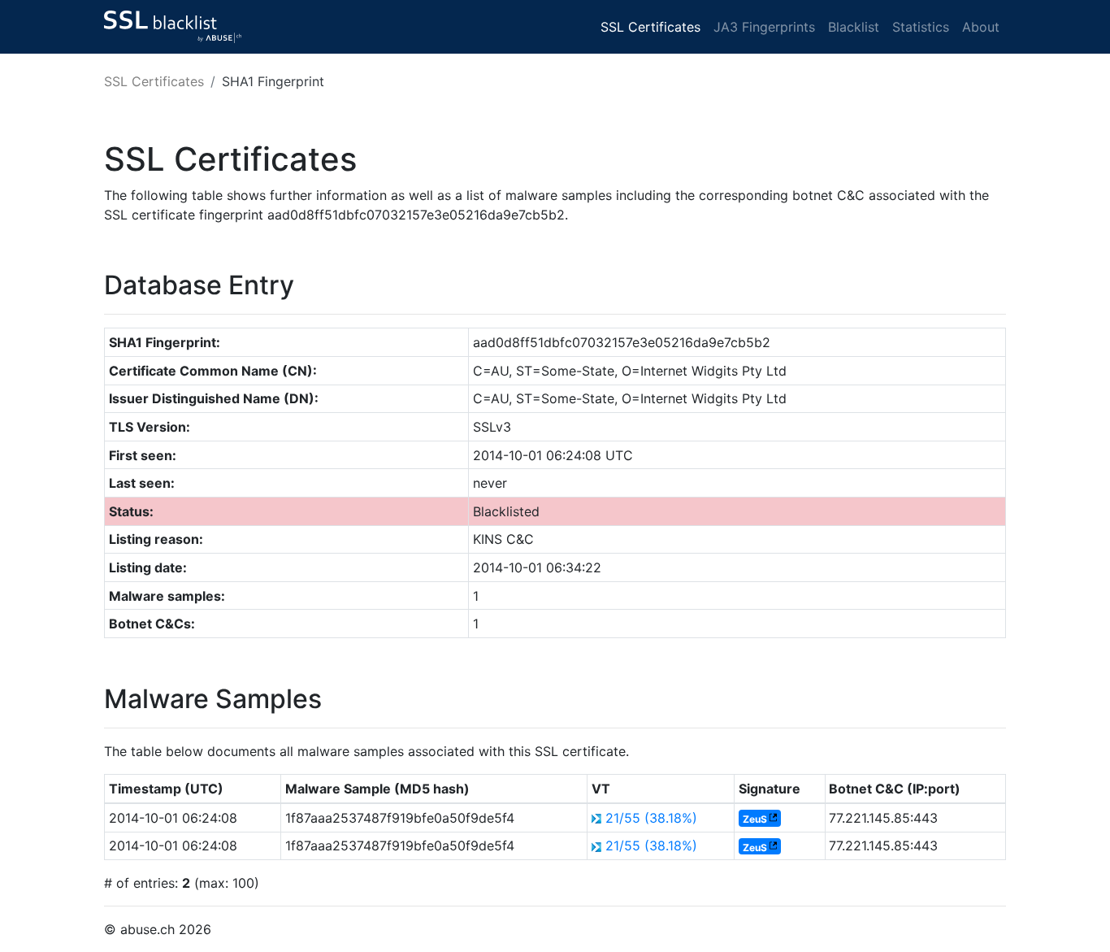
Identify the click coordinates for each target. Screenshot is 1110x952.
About (980, 27)
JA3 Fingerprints (764, 27)
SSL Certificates (650, 27)
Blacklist (853, 27)
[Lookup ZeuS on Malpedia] (774, 819)
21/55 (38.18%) (651, 818)
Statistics (920, 27)
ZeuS (755, 819)
